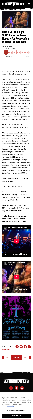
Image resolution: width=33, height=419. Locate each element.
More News (16, 357)
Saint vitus (6, 349)
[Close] (31, 395)
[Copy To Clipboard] (29, 346)
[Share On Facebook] (17, 346)
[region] (16, 405)
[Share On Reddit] (25, 346)
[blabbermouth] (13, 5)
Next (25, 357)
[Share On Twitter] (21, 346)
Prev (7, 357)
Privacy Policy (10, 406)
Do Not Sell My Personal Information (16, 410)
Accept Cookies (16, 415)
